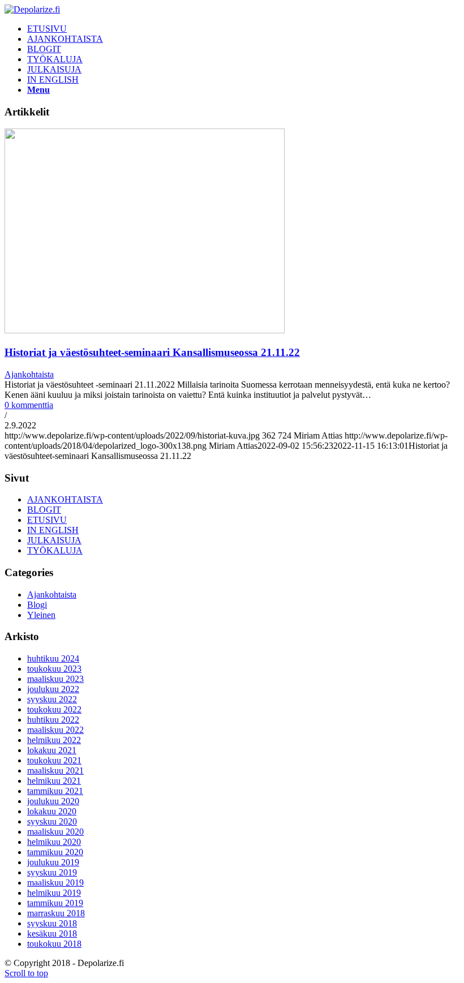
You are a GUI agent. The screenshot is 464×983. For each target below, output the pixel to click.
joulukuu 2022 (53, 689)
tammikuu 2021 (55, 791)
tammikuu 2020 (55, 852)
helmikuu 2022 (54, 740)
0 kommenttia (29, 405)
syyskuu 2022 (52, 699)
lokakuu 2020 (51, 811)
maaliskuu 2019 (55, 882)
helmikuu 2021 (54, 780)
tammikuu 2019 (55, 903)
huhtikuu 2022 (53, 719)
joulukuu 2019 (53, 862)
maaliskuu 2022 (55, 730)
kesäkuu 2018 (52, 933)
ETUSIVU (47, 520)
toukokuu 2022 (54, 709)
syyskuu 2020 (52, 821)
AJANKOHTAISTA (65, 499)
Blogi (37, 604)
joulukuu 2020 (53, 801)
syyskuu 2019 (52, 872)
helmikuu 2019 (54, 893)
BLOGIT (44, 509)
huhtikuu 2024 (53, 658)
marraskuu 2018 (56, 913)
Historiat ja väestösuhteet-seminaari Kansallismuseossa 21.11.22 (152, 352)
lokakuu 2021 (51, 750)
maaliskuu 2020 (55, 831)
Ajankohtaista (29, 374)
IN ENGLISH (53, 530)
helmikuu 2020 (54, 842)
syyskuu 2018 (52, 923)
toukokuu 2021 (54, 760)
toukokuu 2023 (54, 668)
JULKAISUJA (54, 540)
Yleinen (41, 615)
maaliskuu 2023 (55, 679)
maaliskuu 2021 (55, 770)
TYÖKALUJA (55, 550)
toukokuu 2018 (54, 943)
